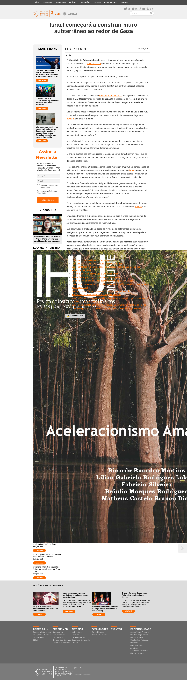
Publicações (85, 2)
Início (37, 2)
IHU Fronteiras (58, 637)
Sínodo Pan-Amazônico (139, 651)
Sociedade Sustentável (61, 643)
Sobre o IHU (47, 2)
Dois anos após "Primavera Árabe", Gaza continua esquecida (101, 291)
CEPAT (35, 640)
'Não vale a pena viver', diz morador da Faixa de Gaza (97, 263)
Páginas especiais (78, 637)
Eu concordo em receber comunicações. (48, 186)
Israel (131, 170)
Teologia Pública (59, 635)
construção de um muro (110, 95)
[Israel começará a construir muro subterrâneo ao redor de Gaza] (85, 49)
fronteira (70, 119)
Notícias (72, 2)
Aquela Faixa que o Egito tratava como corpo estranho (97, 277)
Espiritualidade (110, 2)
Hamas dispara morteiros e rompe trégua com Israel (96, 294)
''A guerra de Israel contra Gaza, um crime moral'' (95, 274)
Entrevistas (76, 635)
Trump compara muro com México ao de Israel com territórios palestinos (106, 308)
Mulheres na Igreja (137, 653)
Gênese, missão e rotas (42, 632)
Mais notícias (77, 632)
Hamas (138, 206)
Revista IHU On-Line (99, 635)
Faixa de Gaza (94, 63)
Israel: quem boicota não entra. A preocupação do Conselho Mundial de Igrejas (109, 305)
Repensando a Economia (62, 640)
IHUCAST (75, 643)
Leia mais (39, 550)
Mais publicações (97, 632)
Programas (61, 2)
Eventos (97, 2)
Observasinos (58, 632)
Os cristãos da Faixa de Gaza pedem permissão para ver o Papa (102, 281)
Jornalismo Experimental (81, 640)
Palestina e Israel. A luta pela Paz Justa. (91, 260)
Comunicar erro (75, 316)
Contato (124, 2)
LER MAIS (42, 80)
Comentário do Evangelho (139, 632)
